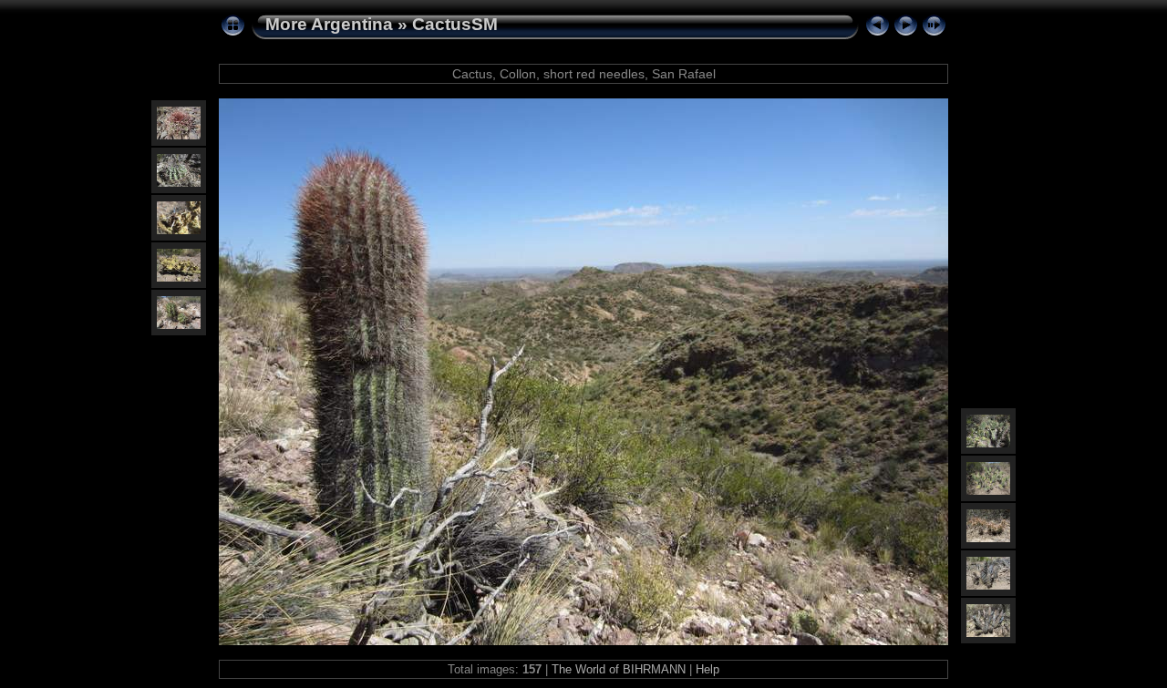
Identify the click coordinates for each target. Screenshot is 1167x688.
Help (707, 669)
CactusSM (455, 24)
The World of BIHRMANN (619, 669)
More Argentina (329, 24)
